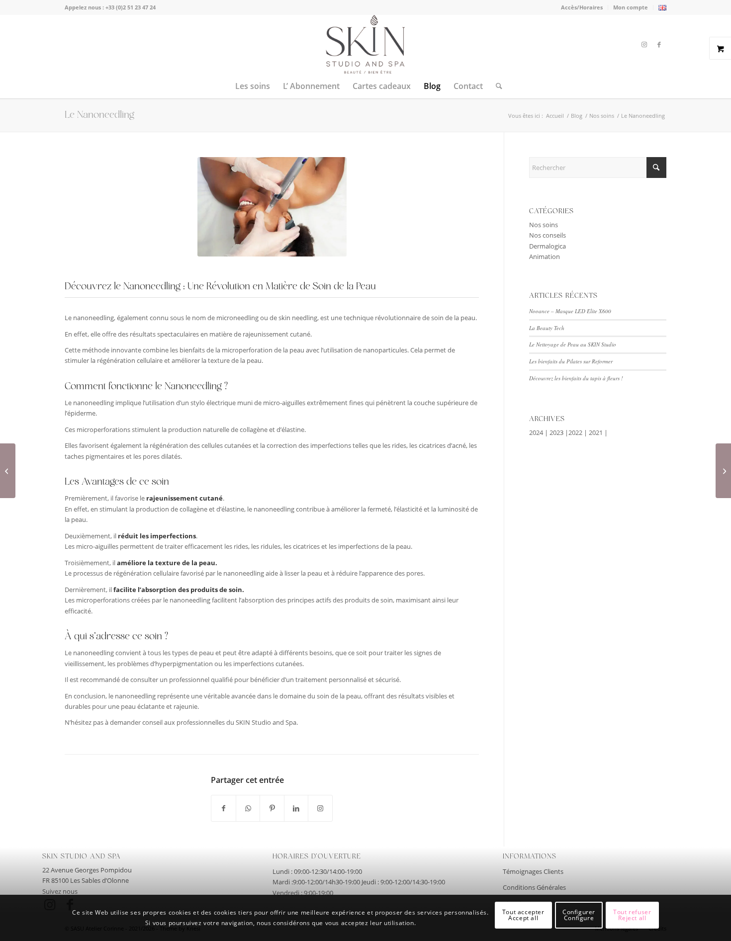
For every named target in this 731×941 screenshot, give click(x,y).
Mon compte (630, 7)
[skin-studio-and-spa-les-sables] (365, 44)
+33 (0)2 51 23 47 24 (130, 7)
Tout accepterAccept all (523, 915)
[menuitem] (582, 7)
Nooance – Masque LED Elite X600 (570, 311)
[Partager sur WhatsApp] (248, 808)
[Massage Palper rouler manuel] (723, 470)
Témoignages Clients (533, 871)
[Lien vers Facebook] (658, 44)
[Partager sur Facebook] (223, 808)
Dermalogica (547, 246)
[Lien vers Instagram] (644, 44)
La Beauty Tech (546, 328)
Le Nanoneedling (99, 115)
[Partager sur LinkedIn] (296, 808)
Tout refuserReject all (632, 915)
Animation (544, 256)
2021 (596, 432)
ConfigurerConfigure (578, 915)
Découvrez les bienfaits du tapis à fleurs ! (576, 378)
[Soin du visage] (7, 470)
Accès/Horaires (582, 7)
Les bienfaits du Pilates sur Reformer (571, 361)
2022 (575, 432)
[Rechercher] (495, 86)
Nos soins (543, 224)
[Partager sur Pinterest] (271, 808)
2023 (556, 432)
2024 (536, 432)
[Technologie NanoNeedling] (272, 207)
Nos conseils (547, 235)
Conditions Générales (534, 887)
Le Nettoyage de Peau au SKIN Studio (572, 344)
